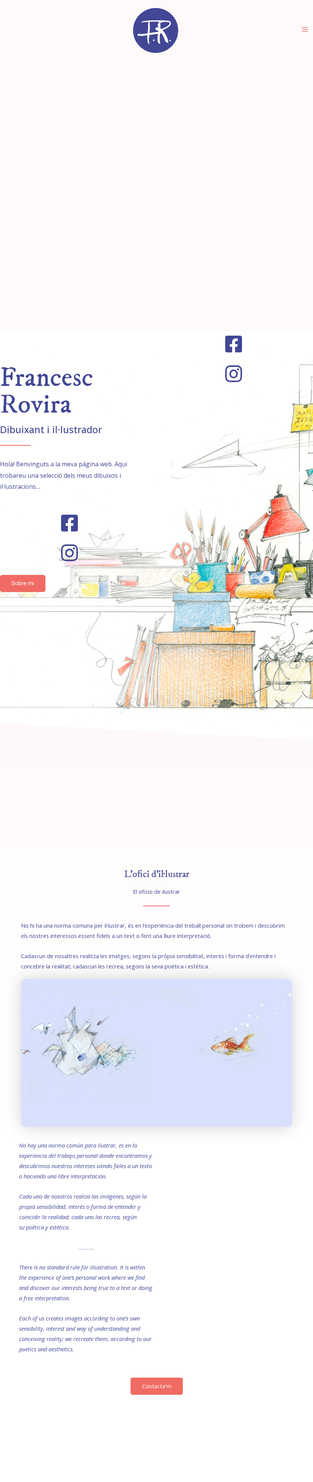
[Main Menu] (305, 29)
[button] (22, 583)
